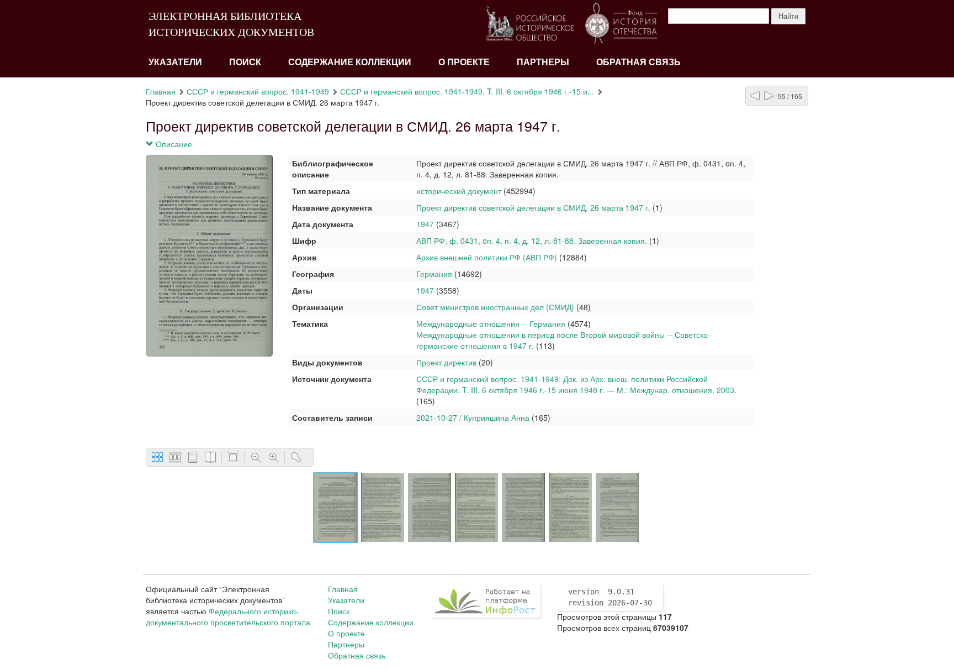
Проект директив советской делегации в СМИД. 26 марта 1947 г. (533, 207)
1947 (425, 223)
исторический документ (458, 190)
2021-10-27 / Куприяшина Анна (472, 417)
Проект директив (446, 362)
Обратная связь (638, 62)
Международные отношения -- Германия (490, 323)
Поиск (245, 62)
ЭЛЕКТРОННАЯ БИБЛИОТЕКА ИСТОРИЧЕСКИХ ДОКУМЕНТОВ (231, 24)
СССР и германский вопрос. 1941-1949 (258, 91)
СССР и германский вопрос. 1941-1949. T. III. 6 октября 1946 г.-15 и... (467, 91)
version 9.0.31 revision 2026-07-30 (610, 597)
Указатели (175, 62)
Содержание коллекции (349, 62)
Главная (161, 91)
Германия (434, 273)
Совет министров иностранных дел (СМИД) (496, 306)
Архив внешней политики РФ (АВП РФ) (486, 257)
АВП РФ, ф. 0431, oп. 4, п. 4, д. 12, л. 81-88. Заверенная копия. (531, 240)
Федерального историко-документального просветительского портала (228, 616)
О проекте (464, 62)
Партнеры (543, 62)
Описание (172, 143)
